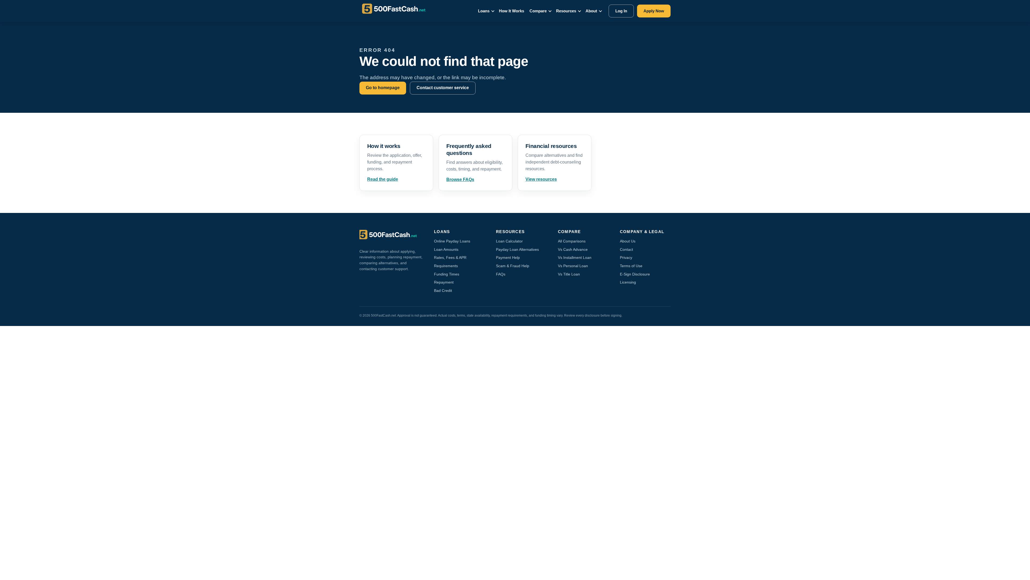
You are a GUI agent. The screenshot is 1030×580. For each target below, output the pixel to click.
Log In (621, 11)
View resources (541, 179)
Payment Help (508, 257)
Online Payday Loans (452, 241)
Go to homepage (383, 87)
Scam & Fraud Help (512, 266)
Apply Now (653, 11)
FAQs (500, 274)
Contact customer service (443, 87)
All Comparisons (572, 241)
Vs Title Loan (569, 274)
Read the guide (382, 179)
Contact (626, 249)
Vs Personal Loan (573, 266)
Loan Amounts (446, 249)
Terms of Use (631, 266)
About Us (627, 241)
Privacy (626, 257)
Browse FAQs (460, 179)
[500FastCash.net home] (398, 11)
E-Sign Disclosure (635, 274)
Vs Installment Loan (574, 257)
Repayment (444, 282)
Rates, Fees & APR (450, 257)
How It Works (511, 11)
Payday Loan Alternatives (517, 249)
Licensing (628, 282)
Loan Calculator (509, 241)
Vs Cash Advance (573, 249)
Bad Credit (443, 290)
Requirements (446, 266)
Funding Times (446, 274)
